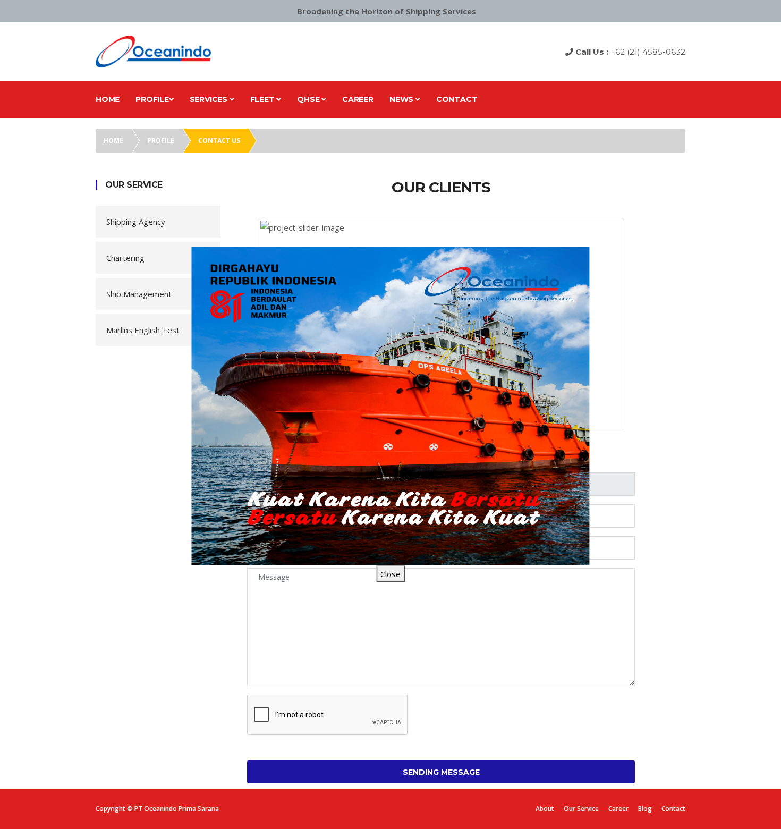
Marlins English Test (143, 330)
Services (210, 99)
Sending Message (441, 772)
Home (108, 99)
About (545, 808)
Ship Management (139, 294)
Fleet (263, 99)
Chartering (125, 257)
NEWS (402, 99)
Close (390, 574)
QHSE (309, 99)
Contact (457, 99)
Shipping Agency (135, 221)
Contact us (219, 140)
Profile (152, 99)
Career (357, 99)
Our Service (581, 808)
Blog (645, 808)
